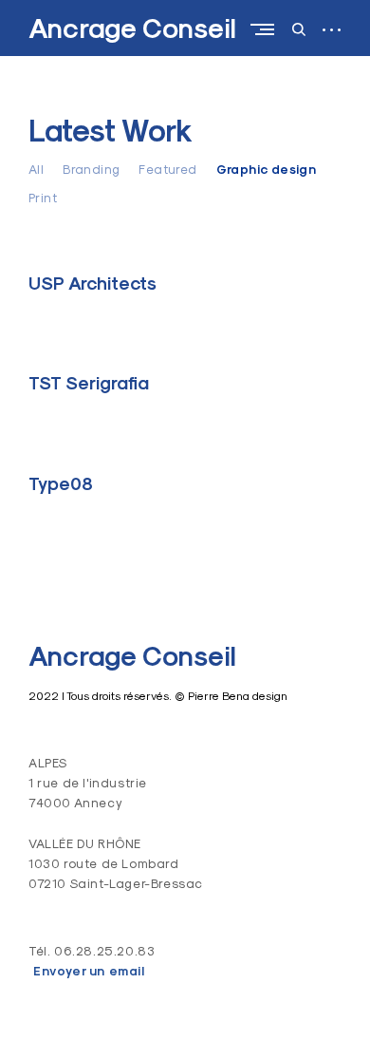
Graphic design (266, 169)
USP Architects (92, 283)
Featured (167, 169)
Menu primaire (266, 29)
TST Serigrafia (88, 382)
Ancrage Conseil (132, 28)
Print (42, 197)
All (36, 169)
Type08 (60, 483)
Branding (91, 169)
